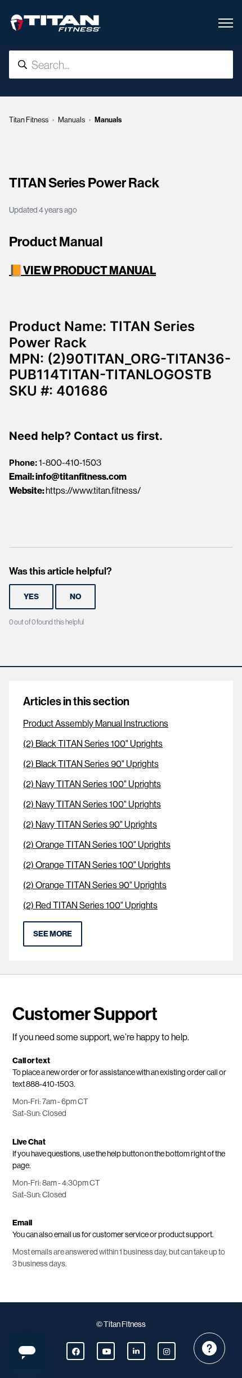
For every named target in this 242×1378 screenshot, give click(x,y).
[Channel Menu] (209, 1348)
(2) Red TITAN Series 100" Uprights (90, 905)
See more (52, 934)
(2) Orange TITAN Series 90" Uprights (95, 885)
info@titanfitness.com (81, 476)
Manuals (71, 120)
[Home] (55, 23)
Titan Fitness (28, 120)
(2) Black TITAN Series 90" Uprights (91, 764)
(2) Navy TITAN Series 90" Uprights (90, 824)
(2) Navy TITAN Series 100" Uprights (92, 784)
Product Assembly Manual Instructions (95, 723)
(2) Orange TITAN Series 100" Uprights (97, 844)
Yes (31, 596)
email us (67, 1234)
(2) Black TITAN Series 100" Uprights (93, 743)
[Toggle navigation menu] (225, 23)
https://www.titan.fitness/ (93, 490)
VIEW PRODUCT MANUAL (89, 270)
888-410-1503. (50, 1084)
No (75, 596)
